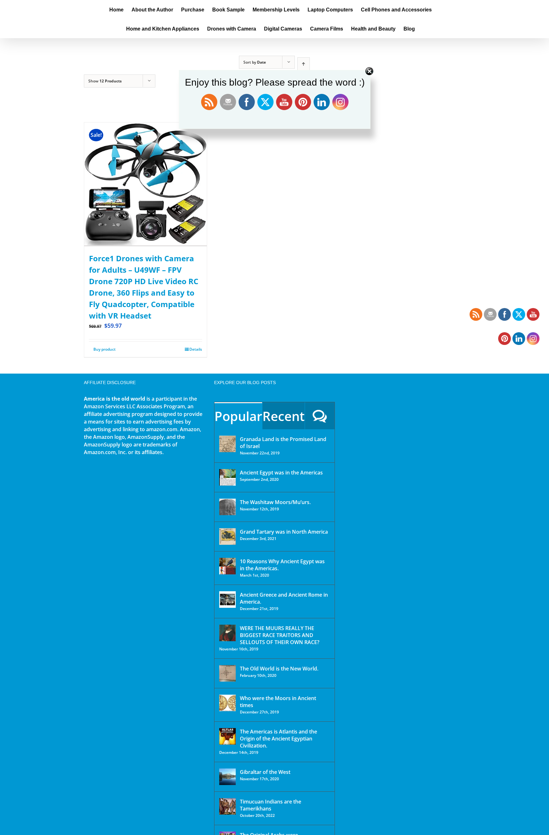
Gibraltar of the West (265, 771)
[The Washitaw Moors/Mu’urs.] (227, 507)
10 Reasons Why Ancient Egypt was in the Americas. (282, 565)
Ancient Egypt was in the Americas (281, 472)
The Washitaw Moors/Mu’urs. (275, 502)
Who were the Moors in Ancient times (278, 702)
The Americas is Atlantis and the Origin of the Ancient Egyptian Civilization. (278, 738)
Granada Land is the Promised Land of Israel (283, 443)
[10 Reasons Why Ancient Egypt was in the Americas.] (227, 566)
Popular (238, 416)
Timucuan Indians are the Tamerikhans (270, 805)
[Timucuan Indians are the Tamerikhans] (227, 806)
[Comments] (320, 415)
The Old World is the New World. (279, 668)
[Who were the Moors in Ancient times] (227, 703)
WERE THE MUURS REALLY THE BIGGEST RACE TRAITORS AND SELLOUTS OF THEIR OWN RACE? (279, 635)
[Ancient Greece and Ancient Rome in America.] (227, 599)
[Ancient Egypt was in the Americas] (227, 477)
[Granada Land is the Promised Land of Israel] (227, 444)
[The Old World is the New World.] (227, 673)
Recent (283, 416)
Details (195, 349)
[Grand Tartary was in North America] (227, 536)
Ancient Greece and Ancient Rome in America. (284, 598)
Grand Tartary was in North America (284, 531)
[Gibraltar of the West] (227, 776)
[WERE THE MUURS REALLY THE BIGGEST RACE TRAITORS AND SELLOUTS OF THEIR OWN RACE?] (227, 633)
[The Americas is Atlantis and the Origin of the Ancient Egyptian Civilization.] (227, 736)
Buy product (104, 349)
